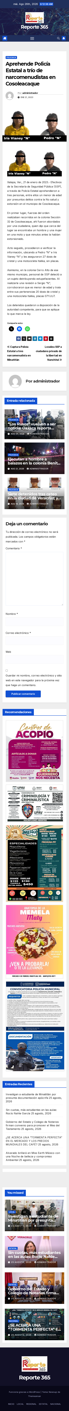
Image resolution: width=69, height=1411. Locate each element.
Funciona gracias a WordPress (25, 1392)
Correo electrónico (18, 632)
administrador (30, 93)
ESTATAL (43, 1404)
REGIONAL (31, 1404)
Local (12, 1212)
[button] (58, 38)
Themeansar (34, 1396)
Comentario (14, 548)
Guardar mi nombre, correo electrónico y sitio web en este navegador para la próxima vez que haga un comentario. (34, 680)
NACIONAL (55, 1404)
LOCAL (20, 1404)
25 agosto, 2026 (21, 1226)
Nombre (12, 613)
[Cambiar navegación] (32, 38)
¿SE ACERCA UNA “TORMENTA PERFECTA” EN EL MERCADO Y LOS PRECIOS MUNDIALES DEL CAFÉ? (34, 1141)
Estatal (13, 1248)
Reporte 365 (34, 27)
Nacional (13, 1321)
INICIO (11, 1404)
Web (8, 651)
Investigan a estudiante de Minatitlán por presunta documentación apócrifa (33, 1220)
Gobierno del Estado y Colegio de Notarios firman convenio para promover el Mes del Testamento (33, 1125)
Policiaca (11, 57)
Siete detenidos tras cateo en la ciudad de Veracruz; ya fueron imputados (34, 498)
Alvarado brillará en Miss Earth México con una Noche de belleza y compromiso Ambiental (33, 1156)
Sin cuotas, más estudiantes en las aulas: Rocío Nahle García (34, 1256)
